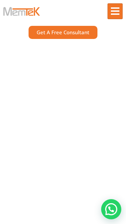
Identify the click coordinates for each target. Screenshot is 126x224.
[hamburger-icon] (115, 11)
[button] (111, 209)
